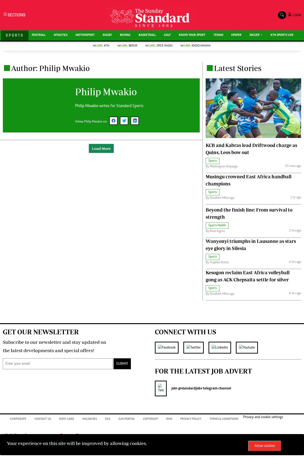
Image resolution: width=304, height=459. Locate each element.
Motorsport (85, 35)
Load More (101, 148)
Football (39, 35)
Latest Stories (237, 68)
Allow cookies (264, 446)
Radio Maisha (197, 45)
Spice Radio (160, 45)
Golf (167, 35)
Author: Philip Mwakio (50, 68)
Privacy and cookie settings (263, 417)
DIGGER (255, 35)
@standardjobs (189, 388)
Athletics (60, 35)
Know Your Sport (192, 35)
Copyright (150, 419)
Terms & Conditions (223, 419)
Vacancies (89, 419)
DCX (107, 419)
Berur (129, 45)
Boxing (125, 35)
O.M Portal (127, 419)
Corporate (18, 419)
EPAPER (236, 35)
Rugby (107, 35)
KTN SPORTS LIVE (282, 35)
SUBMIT (122, 364)
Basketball (147, 35)
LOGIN (296, 15)
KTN (103, 45)
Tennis (218, 35)
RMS (169, 419)
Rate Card (66, 419)
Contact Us (42, 419)
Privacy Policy (190, 419)
